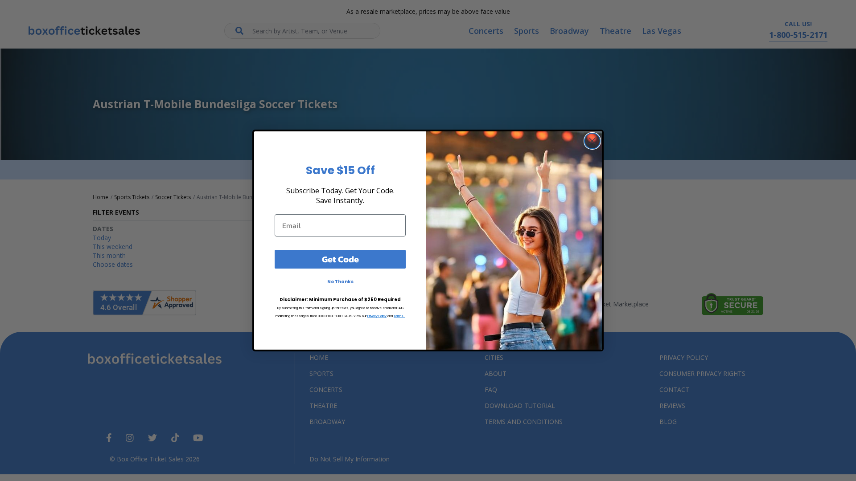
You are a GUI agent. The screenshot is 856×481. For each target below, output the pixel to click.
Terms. (399, 316)
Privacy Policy (377, 316)
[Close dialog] (592, 141)
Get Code (340, 259)
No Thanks (340, 281)
